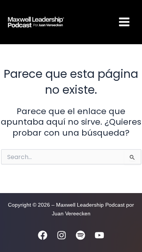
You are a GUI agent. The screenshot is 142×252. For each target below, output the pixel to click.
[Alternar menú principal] (124, 22)
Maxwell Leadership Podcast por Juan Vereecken (87, 22)
